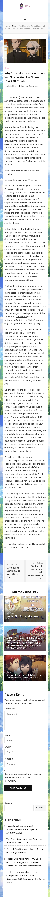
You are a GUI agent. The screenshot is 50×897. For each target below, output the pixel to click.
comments (21, 316)
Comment (9, 708)
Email (7, 746)
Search (8, 803)
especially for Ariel (28, 111)
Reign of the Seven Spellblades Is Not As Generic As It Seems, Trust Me (23, 676)
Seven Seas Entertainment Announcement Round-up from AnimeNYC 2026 (22, 829)
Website (8, 758)
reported (21, 206)
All (7, 613)
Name (8, 735)
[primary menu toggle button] (25, 19)
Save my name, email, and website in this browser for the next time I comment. (23, 777)
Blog (7, 68)
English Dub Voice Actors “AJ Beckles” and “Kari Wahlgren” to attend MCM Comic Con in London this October (25, 862)
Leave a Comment (29, 86)
